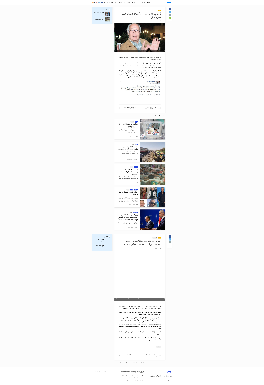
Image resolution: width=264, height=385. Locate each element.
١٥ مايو (128, 189)
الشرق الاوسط (135, 212)
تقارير (139, 2)
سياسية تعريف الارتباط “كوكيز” (98, 371)
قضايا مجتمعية (127, 2)
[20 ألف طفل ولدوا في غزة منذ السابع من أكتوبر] (152, 129)
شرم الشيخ (155, 237)
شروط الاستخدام (113, 371)
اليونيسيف (132, 121)
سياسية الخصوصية (107, 371)
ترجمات (133, 2)
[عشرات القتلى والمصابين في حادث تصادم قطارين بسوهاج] (152, 152)
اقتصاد (143, 2)
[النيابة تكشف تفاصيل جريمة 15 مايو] (152, 197)
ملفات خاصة (110, 2)
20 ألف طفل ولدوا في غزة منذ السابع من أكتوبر (128, 125)
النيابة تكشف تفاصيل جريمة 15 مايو (128, 193)
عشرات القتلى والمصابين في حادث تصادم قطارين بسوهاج (128, 148)
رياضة (120, 2)
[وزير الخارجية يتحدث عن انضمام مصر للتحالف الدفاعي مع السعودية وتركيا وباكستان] (152, 219)
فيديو (116, 2)
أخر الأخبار (135, 189)
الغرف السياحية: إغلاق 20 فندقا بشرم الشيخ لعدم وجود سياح (132, 363)
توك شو (132, 189)
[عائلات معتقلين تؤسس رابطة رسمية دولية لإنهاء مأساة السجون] (152, 174)
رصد (133, 144)
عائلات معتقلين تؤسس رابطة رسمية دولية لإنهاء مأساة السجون (128, 172)
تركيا (131, 212)
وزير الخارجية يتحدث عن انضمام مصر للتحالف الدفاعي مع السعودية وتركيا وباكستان (128, 217)
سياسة (148, 2)
